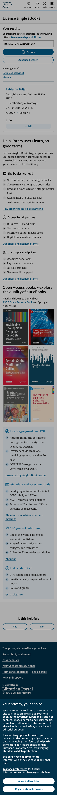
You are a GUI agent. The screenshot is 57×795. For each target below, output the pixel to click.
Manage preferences (15, 768)
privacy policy (20, 756)
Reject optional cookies (29, 789)
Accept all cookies (28, 781)
